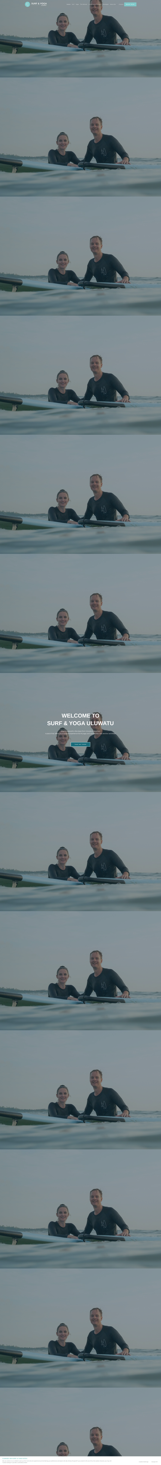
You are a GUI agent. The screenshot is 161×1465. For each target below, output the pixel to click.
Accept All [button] (154, 1461)
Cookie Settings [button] (143, 1461)
